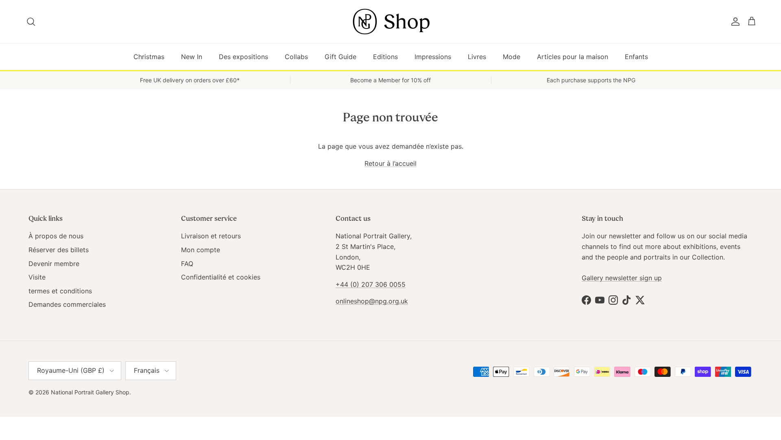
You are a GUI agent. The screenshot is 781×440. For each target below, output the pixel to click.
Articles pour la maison (572, 57)
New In (191, 57)
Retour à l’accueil (390, 163)
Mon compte (200, 250)
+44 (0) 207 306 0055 (371, 284)
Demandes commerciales (67, 304)
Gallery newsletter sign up (622, 278)
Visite (37, 277)
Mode (511, 57)
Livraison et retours (211, 236)
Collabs (296, 57)
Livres (477, 57)
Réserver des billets (58, 250)
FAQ (187, 264)
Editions (385, 57)
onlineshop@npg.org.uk (372, 301)
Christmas (148, 57)
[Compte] (733, 21)
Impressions (432, 57)
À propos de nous (55, 236)
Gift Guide (340, 57)
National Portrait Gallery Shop (90, 392)
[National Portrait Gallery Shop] (390, 21)
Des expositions (243, 57)
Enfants (636, 57)
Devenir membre (53, 264)
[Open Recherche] (31, 21)
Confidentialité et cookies (220, 277)
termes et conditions (60, 291)
